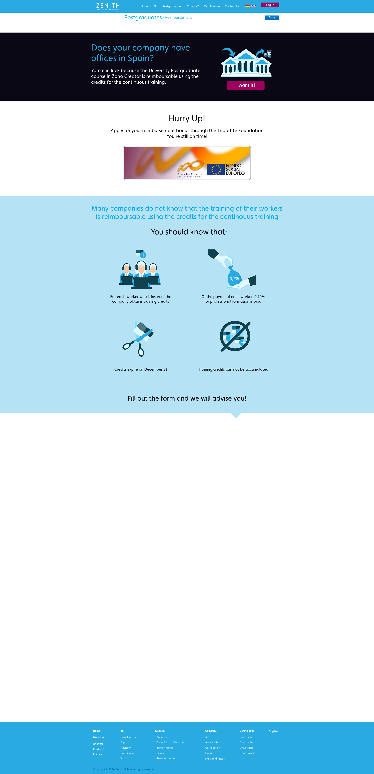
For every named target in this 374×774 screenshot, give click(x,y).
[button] (155, 6)
